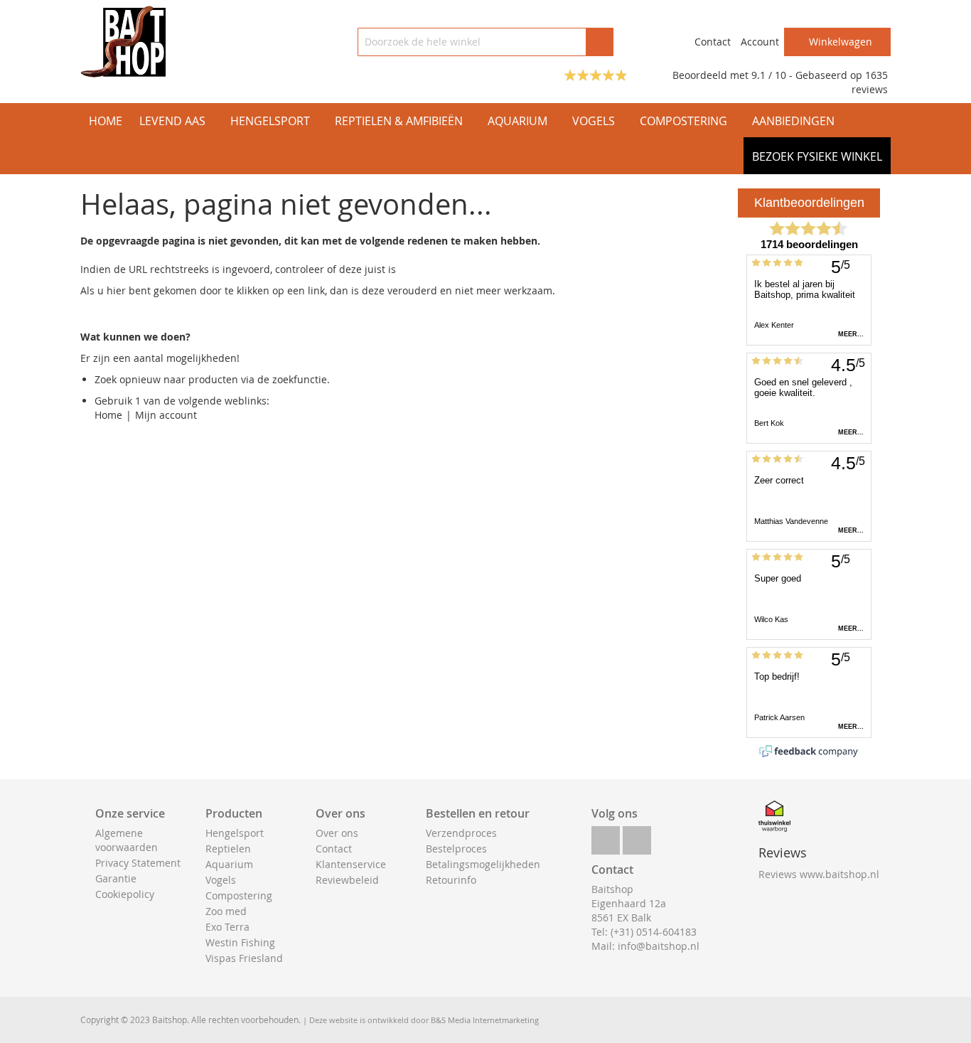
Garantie (115, 878)
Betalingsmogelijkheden (483, 864)
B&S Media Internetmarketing (485, 1020)
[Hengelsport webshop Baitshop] (123, 41)
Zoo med (226, 911)
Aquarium (229, 864)
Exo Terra (227, 927)
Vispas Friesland (244, 958)
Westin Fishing (240, 942)
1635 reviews (870, 82)
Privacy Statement (138, 863)
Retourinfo (451, 880)
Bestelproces (456, 848)
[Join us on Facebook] (605, 836)
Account (760, 41)
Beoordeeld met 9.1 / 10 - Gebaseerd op (768, 75)
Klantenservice (351, 864)
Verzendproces (461, 833)
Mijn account (166, 415)
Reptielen (228, 848)
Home (108, 415)
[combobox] (485, 42)
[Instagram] (637, 836)
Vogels (220, 880)
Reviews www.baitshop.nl (818, 874)
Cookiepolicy (124, 894)
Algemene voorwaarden (126, 840)
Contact (712, 41)
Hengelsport (234, 833)
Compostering (238, 895)
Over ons (337, 833)
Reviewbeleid (347, 880)
